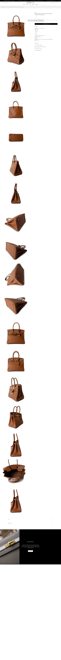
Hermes (35, 12)
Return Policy (10, 523)
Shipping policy (37, 43)
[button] (32, 4)
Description (36, 26)
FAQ (8, 519)
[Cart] (58, 2)
